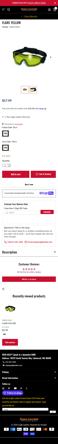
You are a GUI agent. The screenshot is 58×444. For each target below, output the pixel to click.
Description (9, 252)
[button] (51, 57)
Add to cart (16, 174)
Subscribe (53, 412)
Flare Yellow (9, 323)
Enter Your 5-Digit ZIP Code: (16, 208)
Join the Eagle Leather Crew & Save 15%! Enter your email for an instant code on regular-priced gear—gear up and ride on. (24, 402)
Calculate (47, 211)
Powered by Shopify (38, 425)
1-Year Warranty (30, 16)
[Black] (4, 334)
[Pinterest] (9, 388)
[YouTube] (15, 388)
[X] (26, 388)
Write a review (29, 279)
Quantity (6, 161)
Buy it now (29, 184)
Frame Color (9, 127)
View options (10, 342)
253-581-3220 (10, 362)
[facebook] (21, 388)
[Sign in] (49, 9)
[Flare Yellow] (10, 309)
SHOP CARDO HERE (37, 3)
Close (55, 3)
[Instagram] (3, 388)
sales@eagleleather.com (13, 365)
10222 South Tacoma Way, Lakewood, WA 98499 (30, 358)
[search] (8, 10)
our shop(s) (19, 124)
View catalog (3, 9)
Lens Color (9, 141)
